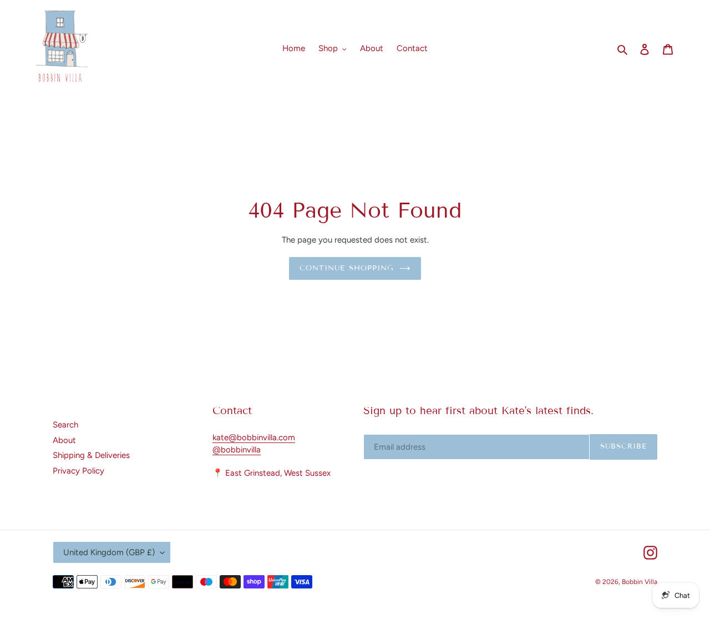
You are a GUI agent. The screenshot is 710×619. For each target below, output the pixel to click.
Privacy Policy (78, 471)
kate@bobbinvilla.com (253, 437)
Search (65, 425)
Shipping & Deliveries (91, 455)
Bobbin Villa (639, 582)
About (64, 440)
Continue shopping (347, 268)
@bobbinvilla (236, 450)
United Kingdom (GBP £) (109, 552)
